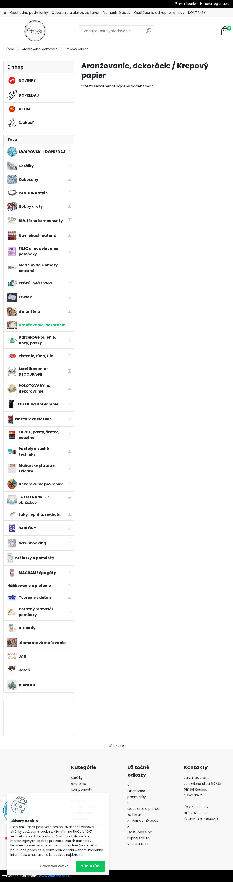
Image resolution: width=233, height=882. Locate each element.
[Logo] (34, 31)
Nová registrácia (217, 3)
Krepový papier (76, 49)
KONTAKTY (197, 12)
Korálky (77, 777)
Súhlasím (90, 866)
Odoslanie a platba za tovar (75, 12)
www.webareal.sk (54, 876)
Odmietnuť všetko (54, 866)
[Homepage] (5, 12)
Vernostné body (117, 12)
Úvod (10, 49)
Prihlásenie (187, 3)
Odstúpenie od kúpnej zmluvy (159, 12)
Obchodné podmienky (29, 12)
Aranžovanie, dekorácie (40, 49)
